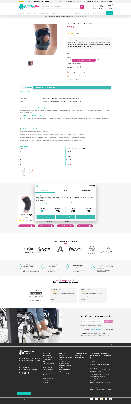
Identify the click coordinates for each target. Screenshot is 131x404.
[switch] (58, 211)
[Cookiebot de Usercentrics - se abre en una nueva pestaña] (89, 186)
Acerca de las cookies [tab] (86, 190)
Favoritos (94, 8)
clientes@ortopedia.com (73, 1)
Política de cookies (64, 363)
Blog (60, 371)
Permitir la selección (65, 217)
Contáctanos (80, 79)
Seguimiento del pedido (81, 353)
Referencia (69, 21)
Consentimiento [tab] (45, 190)
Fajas (44, 361)
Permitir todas (85, 217)
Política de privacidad (64, 361)
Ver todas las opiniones (35, 300)
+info (101, 325)
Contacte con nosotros (65, 369)
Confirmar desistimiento (23, 394)
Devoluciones (62, 353)
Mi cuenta (101, 8)
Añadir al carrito (84, 60)
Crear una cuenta (79, 357)
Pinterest (80, 67)
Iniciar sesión (78, 355)
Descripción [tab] (28, 88)
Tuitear (77, 67)
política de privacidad (95, 329)
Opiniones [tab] (51, 88)
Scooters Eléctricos (48, 367)
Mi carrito (109, 8)
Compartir (73, 67)
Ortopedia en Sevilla (64, 374)
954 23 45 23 (59, 1)
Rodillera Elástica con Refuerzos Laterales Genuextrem (26, 215)
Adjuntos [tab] (40, 88)
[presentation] (16, 250)
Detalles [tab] (65, 190)
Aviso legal (61, 355)
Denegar (46, 217)
